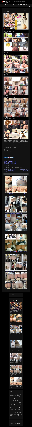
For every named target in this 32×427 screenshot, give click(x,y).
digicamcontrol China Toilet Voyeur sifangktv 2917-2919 (13, 213)
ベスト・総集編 (19, 412)
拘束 (12, 415)
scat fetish (19, 404)
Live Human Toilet (19, 4)
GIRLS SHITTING (17, 167)
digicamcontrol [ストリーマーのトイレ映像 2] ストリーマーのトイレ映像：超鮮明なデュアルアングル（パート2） (16, 349)
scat (14, 404)
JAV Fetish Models (26, 4)
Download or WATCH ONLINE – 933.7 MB (10, 162)
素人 (20, 415)
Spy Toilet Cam (7, 4)
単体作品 (17, 414)
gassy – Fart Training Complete (15, 322)
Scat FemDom (16, 404)
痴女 (19, 415)
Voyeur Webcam (13, 4)
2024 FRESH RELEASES (7, 167)
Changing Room (13, 395)
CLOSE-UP (12, 167)
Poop (12, 404)
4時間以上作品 (13, 394)
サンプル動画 (14, 412)
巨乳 (11, 415)
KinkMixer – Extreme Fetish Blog (15, 423)
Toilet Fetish (12, 407)
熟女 (17, 415)
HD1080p (21, 167)
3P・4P (11, 394)
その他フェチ (19, 410)
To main (3, 4)
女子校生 (21, 414)
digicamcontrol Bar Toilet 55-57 (9, 271)
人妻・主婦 (13, 414)
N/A (10, 404)
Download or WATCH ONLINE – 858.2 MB (10, 163)
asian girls (17, 394)
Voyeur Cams (12, 410)
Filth (14, 167)
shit (11, 405)
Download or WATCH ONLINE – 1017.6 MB (10, 160)
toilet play (15, 407)
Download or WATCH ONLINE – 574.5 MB (10, 161)
